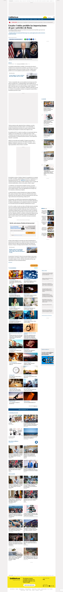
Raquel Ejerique (33, 516)
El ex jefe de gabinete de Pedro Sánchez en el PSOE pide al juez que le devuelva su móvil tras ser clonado (31, 469)
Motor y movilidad (53, 575)
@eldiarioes (11, 442)
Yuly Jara (36, 516)
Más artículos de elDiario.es (13, 441)
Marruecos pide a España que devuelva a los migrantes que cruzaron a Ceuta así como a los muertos (30, 455)
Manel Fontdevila (11, 424)
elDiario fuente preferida (24, 575)
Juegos (42, 19)
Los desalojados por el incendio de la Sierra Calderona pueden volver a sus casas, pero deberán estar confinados (31, 557)
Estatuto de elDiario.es (45, 349)
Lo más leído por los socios (13, 412)
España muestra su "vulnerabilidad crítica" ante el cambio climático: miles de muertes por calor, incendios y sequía (49, 172)
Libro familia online (30, 575)
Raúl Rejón (10, 560)
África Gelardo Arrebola (27, 516)
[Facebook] (27, 39)
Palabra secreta (47, 575)
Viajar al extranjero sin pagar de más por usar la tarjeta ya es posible (44, 234)
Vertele (39, 19)
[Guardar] (35, 39)
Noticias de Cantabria (43, 575)
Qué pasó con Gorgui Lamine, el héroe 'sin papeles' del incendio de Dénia (30, 542)
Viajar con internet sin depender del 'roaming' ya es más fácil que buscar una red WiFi (44, 212)
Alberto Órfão (10, 503)
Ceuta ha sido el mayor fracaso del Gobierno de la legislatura (30, 437)
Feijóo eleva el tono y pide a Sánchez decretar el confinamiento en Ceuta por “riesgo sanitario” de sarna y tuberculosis (16, 455)
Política (10, 19)
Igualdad (31, 19)
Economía (18, 19)
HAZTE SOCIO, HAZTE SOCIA (29, 585)
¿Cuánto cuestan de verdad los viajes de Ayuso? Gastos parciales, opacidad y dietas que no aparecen (31, 514)
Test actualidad (39, 575)
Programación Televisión (34, 575)
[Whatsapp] (25, 39)
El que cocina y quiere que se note (47, 304)
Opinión (22, 19)
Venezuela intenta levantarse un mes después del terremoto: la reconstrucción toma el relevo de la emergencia (44, 218)
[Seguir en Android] (43, 579)
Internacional (14, 19)
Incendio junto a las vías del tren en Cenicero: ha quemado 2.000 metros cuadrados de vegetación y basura (47, 311)
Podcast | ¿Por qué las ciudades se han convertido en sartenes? (44, 223)
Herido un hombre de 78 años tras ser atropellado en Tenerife (47, 279)
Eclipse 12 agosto (18, 575)
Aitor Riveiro (25, 488)
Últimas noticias (44, 270)
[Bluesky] (29, 39)
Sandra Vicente (26, 426)
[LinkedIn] (33, 39)
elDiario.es (10, 458)
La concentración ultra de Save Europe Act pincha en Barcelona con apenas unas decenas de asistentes (31, 424)
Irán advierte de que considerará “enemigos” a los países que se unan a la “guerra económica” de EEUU (30, 529)
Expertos (50, 575)
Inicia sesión (49, 17)
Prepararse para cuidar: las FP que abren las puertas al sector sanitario (44, 228)
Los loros (10, 423)
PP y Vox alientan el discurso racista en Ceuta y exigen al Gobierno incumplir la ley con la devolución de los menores (30, 486)
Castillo (21, 575)
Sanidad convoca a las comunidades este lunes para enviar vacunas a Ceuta (15, 469)
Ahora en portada (12, 473)
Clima (28, 19)
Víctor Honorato (11, 531)
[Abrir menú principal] (54, 17)
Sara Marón (10, 517)
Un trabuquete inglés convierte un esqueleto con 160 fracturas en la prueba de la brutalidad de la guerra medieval (47, 290)
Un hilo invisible (12, 436)
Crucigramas (15, 575)
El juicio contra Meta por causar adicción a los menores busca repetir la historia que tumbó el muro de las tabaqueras (16, 543)
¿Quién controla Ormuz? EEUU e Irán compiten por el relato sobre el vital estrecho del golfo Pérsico (15, 529)
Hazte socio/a (45, 17)
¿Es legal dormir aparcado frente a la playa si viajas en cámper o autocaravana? (48, 146)
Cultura (25, 19)
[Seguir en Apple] (44, 579)
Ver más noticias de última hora (47, 315)
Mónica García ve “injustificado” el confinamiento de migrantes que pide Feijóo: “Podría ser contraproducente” (35, 22)
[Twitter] (31, 39)
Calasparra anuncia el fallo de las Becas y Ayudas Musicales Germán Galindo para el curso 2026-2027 (47, 274)
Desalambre (35, 19)
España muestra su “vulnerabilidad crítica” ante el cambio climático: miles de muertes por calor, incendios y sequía (15, 558)
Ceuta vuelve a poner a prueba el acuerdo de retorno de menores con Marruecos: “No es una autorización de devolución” (15, 515)
